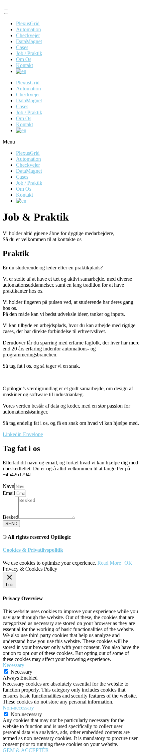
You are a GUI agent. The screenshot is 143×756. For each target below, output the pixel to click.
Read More (109, 563)
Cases (22, 47)
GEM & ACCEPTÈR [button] (26, 750)
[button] (71, 142)
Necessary (21, 672)
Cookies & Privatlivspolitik (33, 550)
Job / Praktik (29, 53)
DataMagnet (29, 41)
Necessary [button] (13, 665)
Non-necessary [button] (18, 707)
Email (9, 493)
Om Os (23, 59)
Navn (8, 486)
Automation (28, 29)
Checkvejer (28, 35)
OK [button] (128, 563)
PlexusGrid (28, 23)
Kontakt (24, 65)
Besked (10, 517)
